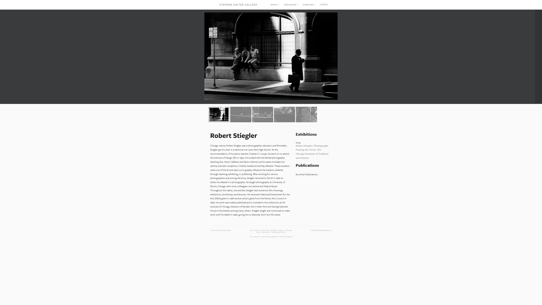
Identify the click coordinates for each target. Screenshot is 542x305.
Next (538, 56)
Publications (290, 4)
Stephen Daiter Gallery (238, 4)
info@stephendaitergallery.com (321, 230)
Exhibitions (308, 4)
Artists (274, 4)
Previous (3, 56)
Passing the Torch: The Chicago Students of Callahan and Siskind (312, 154)
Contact (324, 4)
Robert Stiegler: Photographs (312, 145)
